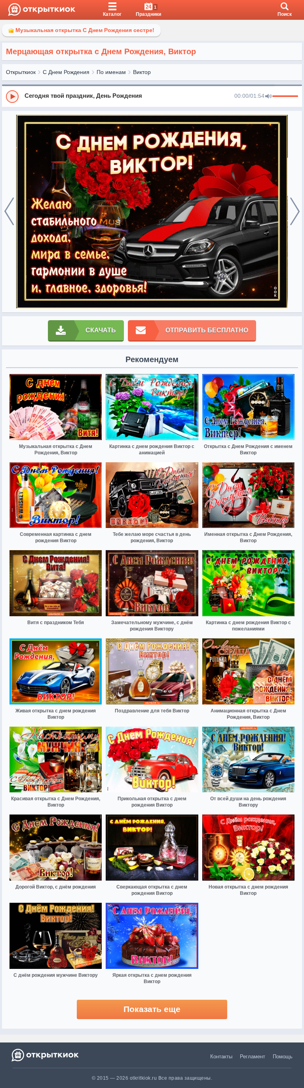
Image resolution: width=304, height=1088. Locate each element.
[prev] (9, 212)
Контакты (221, 1057)
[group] (152, 96)
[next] (295, 212)
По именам (111, 72)
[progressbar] (285, 96)
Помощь (283, 1057)
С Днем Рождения (66, 72)
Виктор (142, 72)
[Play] (12, 96)
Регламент (252, 1057)
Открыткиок (21, 72)
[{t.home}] (45, 1055)
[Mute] (268, 97)
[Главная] (42, 10)
